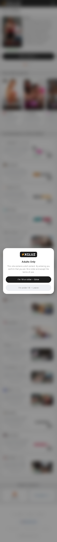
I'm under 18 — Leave (29, 287)
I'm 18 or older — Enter (28, 279)
